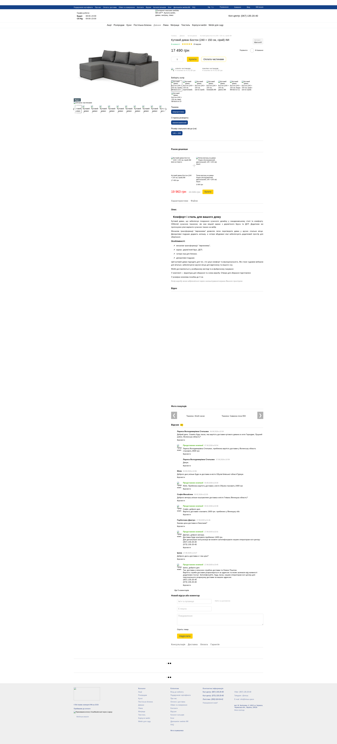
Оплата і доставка (110, 7)
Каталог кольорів (159, 7)
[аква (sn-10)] (176, 97)
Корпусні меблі (199, 25)
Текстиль (185, 25)
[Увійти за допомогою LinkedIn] (241, 601)
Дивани (157, 25)
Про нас (98, 7)
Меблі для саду (216, 25)
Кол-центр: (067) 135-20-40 (243, 16)
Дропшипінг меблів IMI (182, 7)
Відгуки (148, 7)
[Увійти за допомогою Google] (237, 601)
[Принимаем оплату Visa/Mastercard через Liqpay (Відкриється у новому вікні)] (93, 712)
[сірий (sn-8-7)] (246, 85)
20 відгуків (197, 44)
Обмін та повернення (127, 7)
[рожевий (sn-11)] (235, 85)
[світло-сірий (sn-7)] (200, 85)
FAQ (193, 7)
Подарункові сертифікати (83, 7)
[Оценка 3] (201, 629)
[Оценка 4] (205, 629)
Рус (212, 7)
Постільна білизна (142, 25)
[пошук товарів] (228, 25)
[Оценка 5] (210, 629)
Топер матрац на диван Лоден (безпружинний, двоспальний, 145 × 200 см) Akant (206, 179)
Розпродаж (119, 25)
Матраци (175, 25)
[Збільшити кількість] (181, 59)
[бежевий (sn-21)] (211, 85)
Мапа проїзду (239, 710)
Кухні (129, 25)
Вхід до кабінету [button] (177, 692)
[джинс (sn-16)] (223, 85)
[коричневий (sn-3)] (188, 85)
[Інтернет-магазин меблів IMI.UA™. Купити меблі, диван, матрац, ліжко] (87, 694)
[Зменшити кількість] (173, 59)
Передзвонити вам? (210, 703)
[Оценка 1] (193, 629)
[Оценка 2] (197, 629)
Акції (109, 25)
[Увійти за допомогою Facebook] (233, 601)
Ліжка (165, 25)
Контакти (140, 7)
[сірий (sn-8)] (176, 85)
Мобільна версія (82, 717)
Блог (169, 7)
